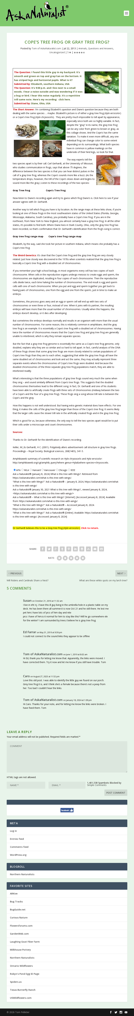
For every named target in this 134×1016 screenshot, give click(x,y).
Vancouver (49, 470)
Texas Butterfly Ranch (22, 989)
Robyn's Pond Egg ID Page (24, 973)
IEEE (73, 470)
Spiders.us (16, 981)
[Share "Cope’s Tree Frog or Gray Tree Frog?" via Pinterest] (69, 549)
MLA (26, 470)
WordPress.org (18, 854)
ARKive (13, 893)
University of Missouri (81, 163)
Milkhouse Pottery (20, 949)
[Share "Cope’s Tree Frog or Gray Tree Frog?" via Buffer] (82, 549)
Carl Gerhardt (55, 163)
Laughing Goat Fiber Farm (25, 941)
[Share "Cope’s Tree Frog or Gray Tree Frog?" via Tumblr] (62, 549)
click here (64, 99)
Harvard (36, 470)
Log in (13, 830)
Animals (82, 48)
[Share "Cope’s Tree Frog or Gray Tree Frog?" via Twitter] (49, 549)
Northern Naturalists (22, 874)
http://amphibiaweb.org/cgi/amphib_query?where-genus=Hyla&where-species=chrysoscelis (60, 462)
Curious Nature (18, 917)
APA (18, 470)
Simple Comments (97, 785)
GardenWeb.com (19, 933)
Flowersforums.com (21, 925)
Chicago (63, 470)
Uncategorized (57, 52)
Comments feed (19, 846)
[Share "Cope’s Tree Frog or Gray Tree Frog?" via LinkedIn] (75, 549)
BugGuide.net (17, 909)
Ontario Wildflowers (21, 965)
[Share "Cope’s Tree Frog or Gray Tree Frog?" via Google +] (55, 549)
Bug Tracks (16, 901)
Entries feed (17, 838)
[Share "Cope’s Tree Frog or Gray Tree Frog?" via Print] (101, 549)
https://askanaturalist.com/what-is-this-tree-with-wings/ (42, 477)
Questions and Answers (100, 48)
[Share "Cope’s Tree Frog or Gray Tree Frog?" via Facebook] (42, 549)
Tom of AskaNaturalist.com (46, 48)
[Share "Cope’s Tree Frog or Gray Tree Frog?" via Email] (95, 549)
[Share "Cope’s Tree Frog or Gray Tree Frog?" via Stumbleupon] (88, 549)
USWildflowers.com (21, 997)
